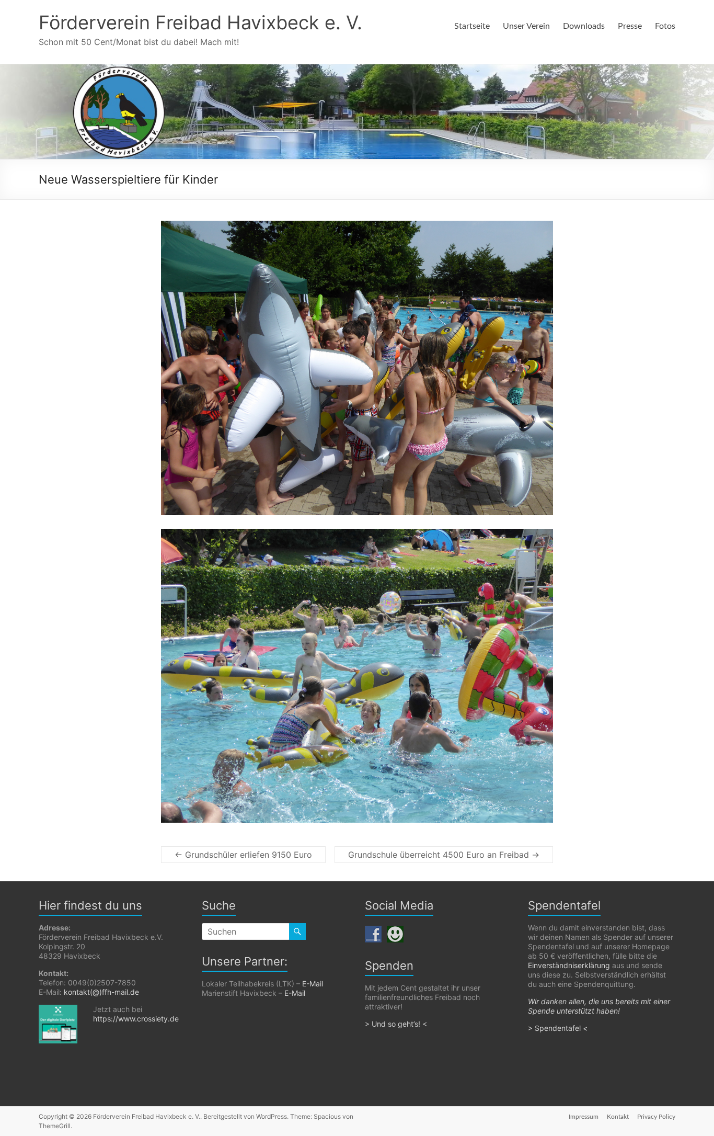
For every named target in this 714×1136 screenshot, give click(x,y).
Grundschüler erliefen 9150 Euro (243, 854)
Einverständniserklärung (569, 965)
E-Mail (312, 983)
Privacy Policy (656, 1117)
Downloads (584, 26)
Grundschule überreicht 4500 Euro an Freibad (443, 854)
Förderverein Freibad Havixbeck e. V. (200, 22)
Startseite (472, 26)
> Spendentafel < (559, 1028)
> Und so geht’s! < (396, 1023)
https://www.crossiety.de (136, 1018)
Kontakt (618, 1117)
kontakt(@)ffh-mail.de (101, 991)
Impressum (583, 1117)
